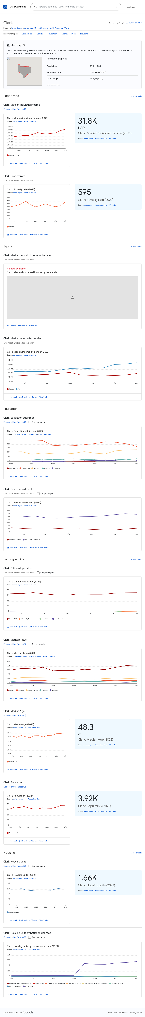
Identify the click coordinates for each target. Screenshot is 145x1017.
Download (13, 163)
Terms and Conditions (117, 1012)
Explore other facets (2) (15, 109)
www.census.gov (53, 85)
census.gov (17, 121)
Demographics (69, 33)
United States (41, 28)
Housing (84, 33)
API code (24, 163)
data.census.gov (30, 434)
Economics (27, 33)
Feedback (130, 7)
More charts (136, 96)
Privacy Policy (136, 1012)
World (66, 28)
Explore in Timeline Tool (40, 163)
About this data (30, 121)
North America (56, 28)
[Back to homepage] (5, 7)
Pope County (17, 28)
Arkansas (28, 28)
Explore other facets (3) (15, 644)
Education (52, 33)
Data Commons (18, 6)
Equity (40, 33)
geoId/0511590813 (134, 23)
